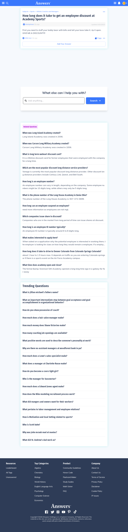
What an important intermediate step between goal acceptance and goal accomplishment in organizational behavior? (56, 301)
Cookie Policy (97, 491)
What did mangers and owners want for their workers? (47, 401)
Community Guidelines (72, 468)
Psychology (39, 491)
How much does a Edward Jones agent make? (43, 386)
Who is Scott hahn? (31, 424)
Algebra (37, 468)
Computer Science (41, 496)
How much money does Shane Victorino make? (44, 325)
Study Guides (68, 482)
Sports (32, 11)
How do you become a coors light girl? (40, 371)
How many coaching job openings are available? (44, 333)
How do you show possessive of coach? (40, 310)
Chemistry (38, 473)
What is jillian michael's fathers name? (40, 292)
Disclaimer (96, 486)
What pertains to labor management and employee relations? (51, 409)
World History (40, 482)
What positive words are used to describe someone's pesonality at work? (56, 340)
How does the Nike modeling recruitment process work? (48, 394)
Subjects (25, 11)
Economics (38, 500)
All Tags (9, 473)
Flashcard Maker (69, 477)
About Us (95, 468)
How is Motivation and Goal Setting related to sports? (47, 417)
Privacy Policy (97, 482)
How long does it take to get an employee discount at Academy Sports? (58, 17)
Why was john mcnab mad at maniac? (39, 432)
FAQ (64, 491)
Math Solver (68, 486)
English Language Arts (43, 486)
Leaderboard (11, 468)
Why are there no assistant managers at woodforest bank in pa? (52, 348)
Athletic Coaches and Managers (47, 11)
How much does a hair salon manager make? (43, 317)
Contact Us (96, 473)
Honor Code (68, 473)
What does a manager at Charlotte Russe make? (44, 363)
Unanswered (11, 477)
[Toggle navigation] (3, 3)
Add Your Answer (64, 44)
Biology (37, 477)
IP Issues (95, 496)
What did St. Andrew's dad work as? (39, 440)
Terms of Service (98, 477)
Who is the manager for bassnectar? (39, 378)
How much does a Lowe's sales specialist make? (44, 356)
